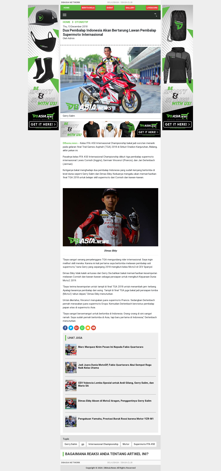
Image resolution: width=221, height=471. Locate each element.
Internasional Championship (103, 444)
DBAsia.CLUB (127, 2)
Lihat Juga (75, 337)
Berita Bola (88, 8)
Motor (126, 444)
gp (82, 444)
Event (110, 8)
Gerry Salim (71, 444)
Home (66, 8)
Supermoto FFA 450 (144, 444)
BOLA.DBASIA (113, 2)
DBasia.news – (71, 143)
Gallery (130, 8)
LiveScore (152, 8)
